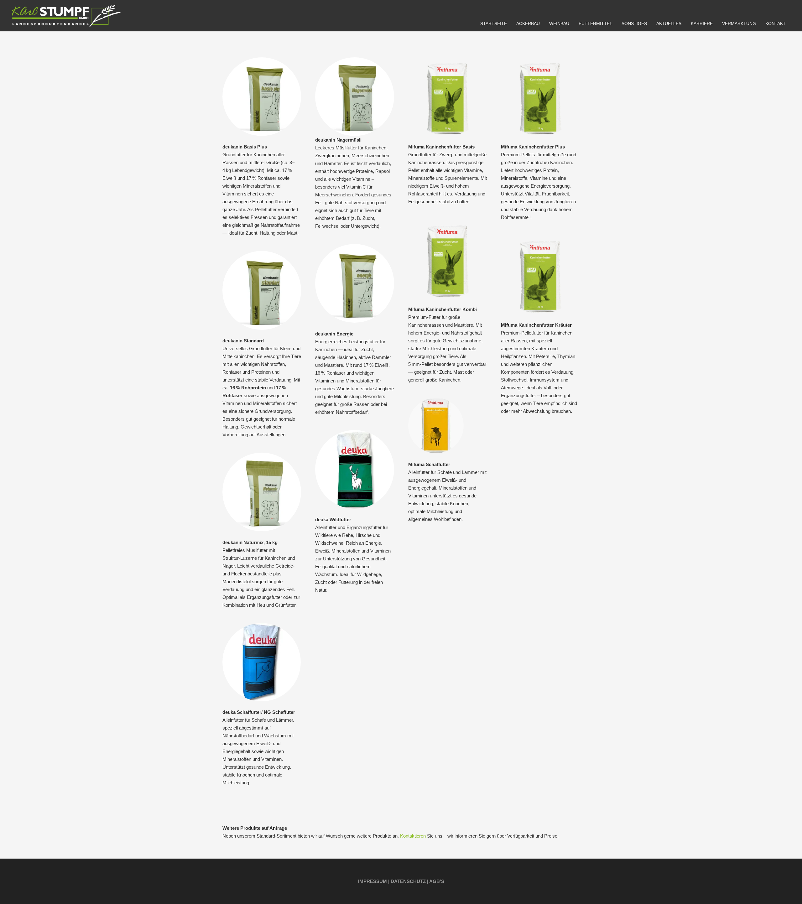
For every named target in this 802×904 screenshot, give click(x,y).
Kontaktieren (413, 836)
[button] (543, 23)
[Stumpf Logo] (66, 16)
